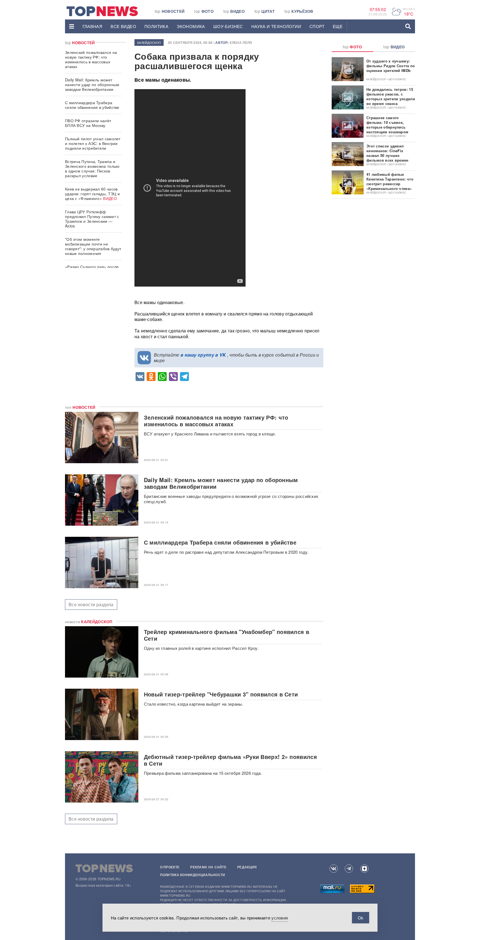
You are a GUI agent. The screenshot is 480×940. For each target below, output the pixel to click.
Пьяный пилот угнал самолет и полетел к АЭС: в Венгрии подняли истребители (93, 143)
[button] (71, 26)
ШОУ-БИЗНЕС (228, 26)
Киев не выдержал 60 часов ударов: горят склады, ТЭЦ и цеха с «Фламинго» (92, 193)
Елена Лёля (241, 42)
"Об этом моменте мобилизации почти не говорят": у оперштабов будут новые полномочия (93, 246)
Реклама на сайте (208, 866)
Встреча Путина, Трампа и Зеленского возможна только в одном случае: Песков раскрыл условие (92, 168)
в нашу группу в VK (203, 355)
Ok (360, 918)
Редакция (247, 866)
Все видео (123, 26)
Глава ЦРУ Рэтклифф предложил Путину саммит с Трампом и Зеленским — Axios (92, 219)
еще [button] (337, 26)
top (170, 11)
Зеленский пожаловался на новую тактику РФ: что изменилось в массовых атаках (91, 59)
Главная (92, 26)
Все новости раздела (91, 604)
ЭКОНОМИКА (191, 26)
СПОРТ (316, 26)
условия (279, 918)
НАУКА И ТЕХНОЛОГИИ (276, 26)
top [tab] (352, 46)
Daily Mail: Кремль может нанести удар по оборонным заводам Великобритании (92, 84)
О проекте (170, 866)
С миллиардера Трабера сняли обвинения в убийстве (92, 105)
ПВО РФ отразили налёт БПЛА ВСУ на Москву (88, 123)
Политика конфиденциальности (192, 874)
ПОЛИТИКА (156, 26)
